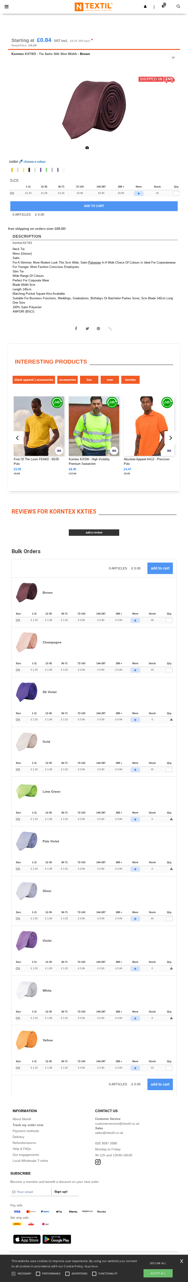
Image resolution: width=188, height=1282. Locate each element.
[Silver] (35, 170)
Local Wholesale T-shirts (30, 1160)
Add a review (94, 532)
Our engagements (26, 1155)
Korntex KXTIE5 (22, 243)
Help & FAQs (22, 1149)
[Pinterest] (98, 328)
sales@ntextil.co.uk (109, 1133)
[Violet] (58, 170)
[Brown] (29, 170)
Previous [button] (17, 113)
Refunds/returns (24, 1143)
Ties (89, 379)
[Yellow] (23, 170)
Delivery (18, 1137)
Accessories (67, 379)
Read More (91, 1266)
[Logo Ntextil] (94, 6)
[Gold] (12, 170)
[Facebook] (76, 328)
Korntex (17, 54)
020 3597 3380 (106, 1143)
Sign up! (61, 1191)
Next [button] (173, 113)
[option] (94, 110)
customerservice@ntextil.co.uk (117, 1123)
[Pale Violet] (52, 170)
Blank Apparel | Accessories (33, 379)
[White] (63, 170)
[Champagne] (18, 170)
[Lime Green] (46, 170)
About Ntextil (22, 1119)
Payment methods (26, 1131)
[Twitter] (87, 328)
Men (110, 379)
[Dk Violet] (40, 170)
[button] (145, 6)
